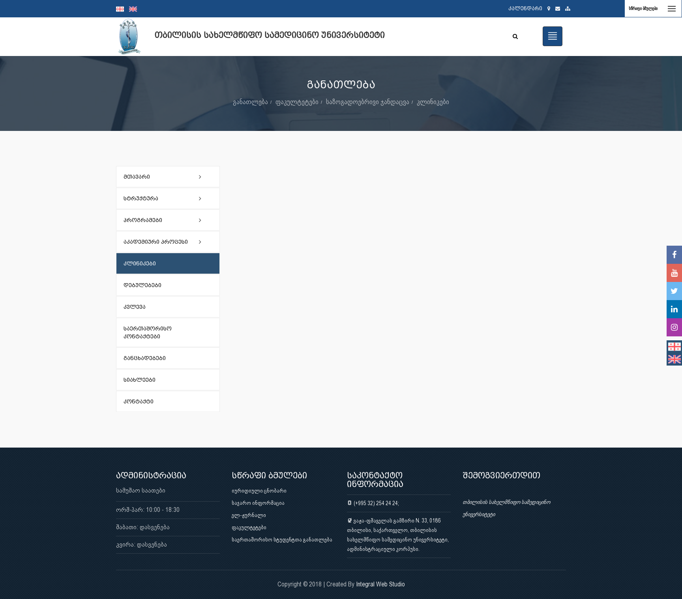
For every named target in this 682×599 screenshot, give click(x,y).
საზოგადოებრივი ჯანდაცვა (367, 101)
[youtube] (674, 273)
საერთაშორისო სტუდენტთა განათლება (282, 539)
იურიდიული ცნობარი (259, 490)
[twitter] (674, 291)
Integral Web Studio (380, 584)
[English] (135, 8)
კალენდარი (525, 8)
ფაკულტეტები (297, 101)
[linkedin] (674, 309)
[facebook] (674, 254)
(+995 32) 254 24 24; (375, 503)
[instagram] (674, 327)
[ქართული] (122, 8)
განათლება (250, 101)
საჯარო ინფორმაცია (258, 503)
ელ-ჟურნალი (249, 515)
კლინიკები (433, 101)
